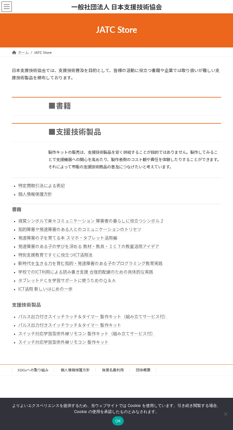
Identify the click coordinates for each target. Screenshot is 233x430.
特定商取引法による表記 (41, 186)
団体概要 (143, 370)
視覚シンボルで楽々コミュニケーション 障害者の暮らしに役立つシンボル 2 (90, 221)
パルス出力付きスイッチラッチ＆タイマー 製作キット (69, 325)
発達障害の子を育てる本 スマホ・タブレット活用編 (67, 238)
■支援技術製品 (74, 132)
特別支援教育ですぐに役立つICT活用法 (55, 255)
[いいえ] (225, 414)
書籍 (17, 209)
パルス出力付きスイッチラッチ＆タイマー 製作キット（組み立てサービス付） (93, 317)
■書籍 (59, 106)
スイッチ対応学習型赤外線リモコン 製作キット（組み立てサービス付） (86, 334)
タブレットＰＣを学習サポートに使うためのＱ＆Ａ (67, 281)
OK (118, 420)
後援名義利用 (113, 370)
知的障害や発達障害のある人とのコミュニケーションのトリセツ (79, 230)
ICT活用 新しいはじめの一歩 (45, 289)
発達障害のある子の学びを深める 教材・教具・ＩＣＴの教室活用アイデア (88, 247)
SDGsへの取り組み (33, 370)
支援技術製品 (26, 305)
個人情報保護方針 (35, 194)
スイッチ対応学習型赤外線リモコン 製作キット (63, 342)
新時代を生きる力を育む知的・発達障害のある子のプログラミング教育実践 (90, 264)
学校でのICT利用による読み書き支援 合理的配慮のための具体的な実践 (85, 272)
